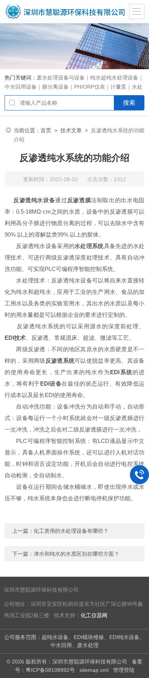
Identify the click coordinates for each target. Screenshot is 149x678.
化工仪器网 (94, 615)
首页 (45, 130)
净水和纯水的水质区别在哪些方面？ (76, 554)
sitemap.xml (94, 670)
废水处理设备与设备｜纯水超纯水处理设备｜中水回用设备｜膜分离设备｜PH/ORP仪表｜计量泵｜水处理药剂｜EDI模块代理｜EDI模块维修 (74, 87)
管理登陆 (123, 670)
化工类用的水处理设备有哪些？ (71, 531)
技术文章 (71, 130)
